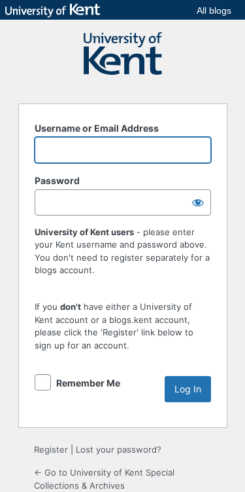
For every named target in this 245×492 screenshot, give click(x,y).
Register (51, 449)
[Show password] (198, 202)
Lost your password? (118, 449)
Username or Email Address (97, 128)
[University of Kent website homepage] (55, 10)
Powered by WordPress (123, 59)
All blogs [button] (214, 10)
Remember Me (88, 382)
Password (57, 180)
